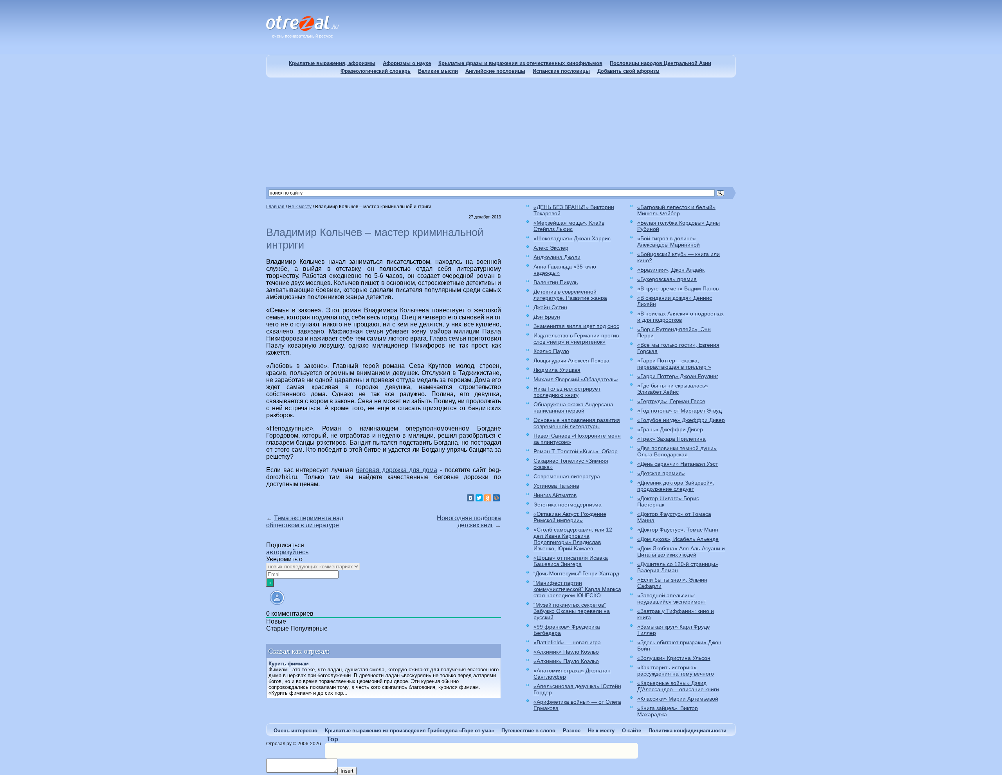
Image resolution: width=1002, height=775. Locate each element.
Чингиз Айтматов (555, 495)
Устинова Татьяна (556, 486)
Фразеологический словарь (376, 71)
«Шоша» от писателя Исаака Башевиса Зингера (570, 561)
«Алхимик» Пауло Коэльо (566, 652)
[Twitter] (479, 497)
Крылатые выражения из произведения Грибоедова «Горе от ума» (409, 731)
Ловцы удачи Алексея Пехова (571, 360)
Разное (571, 731)
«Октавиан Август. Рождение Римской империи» (569, 517)
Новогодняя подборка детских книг (469, 521)
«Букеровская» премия (667, 279)
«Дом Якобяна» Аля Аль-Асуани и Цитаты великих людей (681, 551)
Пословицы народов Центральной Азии (660, 63)
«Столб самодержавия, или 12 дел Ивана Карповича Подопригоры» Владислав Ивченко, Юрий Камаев (572, 539)
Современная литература (566, 476)
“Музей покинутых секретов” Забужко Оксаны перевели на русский (571, 611)
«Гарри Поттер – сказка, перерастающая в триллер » (674, 363)
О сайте (631, 731)
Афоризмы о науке (407, 63)
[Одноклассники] (487, 497)
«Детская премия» (661, 473)
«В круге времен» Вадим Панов (678, 288)
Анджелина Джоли (556, 257)
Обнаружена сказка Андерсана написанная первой (573, 407)
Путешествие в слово (528, 731)
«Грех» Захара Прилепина (671, 439)
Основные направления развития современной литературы (576, 423)
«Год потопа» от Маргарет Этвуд (679, 410)
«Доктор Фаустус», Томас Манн (677, 529)
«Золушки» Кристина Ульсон (673, 658)
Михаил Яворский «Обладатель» (575, 379)
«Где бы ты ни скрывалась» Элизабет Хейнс (672, 388)
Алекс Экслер (550, 248)
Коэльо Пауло (551, 351)
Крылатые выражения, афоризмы (332, 63)
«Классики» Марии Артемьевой (677, 699)
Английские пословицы (495, 71)
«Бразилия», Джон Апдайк (671, 270)
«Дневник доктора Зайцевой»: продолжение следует (675, 485)
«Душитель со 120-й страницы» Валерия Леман (677, 567)
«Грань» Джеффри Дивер (670, 429)
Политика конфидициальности (687, 731)
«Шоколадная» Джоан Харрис (572, 238)
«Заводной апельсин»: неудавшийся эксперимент (671, 598)
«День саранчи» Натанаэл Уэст (677, 464)
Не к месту (601, 731)
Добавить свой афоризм (628, 71)
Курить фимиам (289, 664)
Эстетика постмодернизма (567, 504)
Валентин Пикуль (555, 282)
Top (332, 739)
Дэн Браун (546, 317)
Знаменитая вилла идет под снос (576, 326)
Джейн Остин (550, 307)
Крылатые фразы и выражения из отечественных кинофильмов (520, 63)
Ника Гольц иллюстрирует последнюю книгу (566, 392)
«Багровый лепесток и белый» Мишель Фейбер (676, 210)
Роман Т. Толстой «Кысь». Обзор (575, 451)
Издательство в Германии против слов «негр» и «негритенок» (576, 338)
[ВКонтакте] (470, 497)
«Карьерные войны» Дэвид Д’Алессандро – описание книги (678, 686)
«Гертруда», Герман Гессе (671, 401)
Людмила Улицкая (556, 370)
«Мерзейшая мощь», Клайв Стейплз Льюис (568, 226)
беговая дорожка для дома (396, 470)
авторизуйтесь (287, 552)
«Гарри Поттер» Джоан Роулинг (677, 376)
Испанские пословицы (561, 71)
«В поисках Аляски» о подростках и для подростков (680, 316)
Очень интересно (295, 731)
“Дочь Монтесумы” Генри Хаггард (576, 573)
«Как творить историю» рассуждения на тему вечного (675, 670)
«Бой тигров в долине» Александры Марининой (668, 241)
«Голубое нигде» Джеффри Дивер (681, 420)
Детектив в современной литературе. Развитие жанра (570, 294)
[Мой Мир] (496, 497)
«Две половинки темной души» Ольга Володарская (677, 451)
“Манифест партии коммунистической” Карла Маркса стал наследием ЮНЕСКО (577, 589)
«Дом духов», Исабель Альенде (678, 539)
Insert (347, 771)
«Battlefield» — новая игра (567, 642)
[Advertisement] (501, 132)
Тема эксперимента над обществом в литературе (304, 521)
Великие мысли (438, 71)
